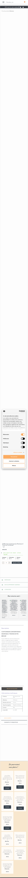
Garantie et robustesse (11, 722)
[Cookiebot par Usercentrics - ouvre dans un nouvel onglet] (19, 411)
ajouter (4, 546)
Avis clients (7, 718)
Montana (12, 11)
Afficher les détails (17, 452)
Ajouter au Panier (17, 562)
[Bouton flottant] (24, 2)
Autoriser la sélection (14, 461)
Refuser (14, 465)
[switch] (23, 439)
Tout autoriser (14, 456)
